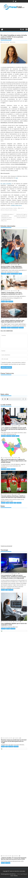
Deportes (3, 502)
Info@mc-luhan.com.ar (16, 205)
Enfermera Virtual (4, 210)
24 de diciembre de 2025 (7, 621)
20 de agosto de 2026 (6, 494)
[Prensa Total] (2, 29)
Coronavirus (3, 327)
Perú (6, 301)
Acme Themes (14, 875)
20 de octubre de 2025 (6, 855)
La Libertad (3, 273)
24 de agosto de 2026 (6, 425)
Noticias (3, 208)
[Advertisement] (14, 20)
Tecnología (11, 589)
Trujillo (20, 273)
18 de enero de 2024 (6, 264)
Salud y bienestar (9, 208)
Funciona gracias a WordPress (8, 874)
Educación (3, 435)
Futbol (7, 502)
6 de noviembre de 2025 (7, 738)
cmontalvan (14, 264)
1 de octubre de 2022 (6, 318)
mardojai (13, 42)
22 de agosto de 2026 (6, 457)
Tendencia (15, 208)
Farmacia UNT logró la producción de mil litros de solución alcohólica (21, 216)
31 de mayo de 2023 (6, 290)
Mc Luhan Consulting (6, 183)
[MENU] (26, 29)
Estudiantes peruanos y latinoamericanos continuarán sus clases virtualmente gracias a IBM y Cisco (7, 217)
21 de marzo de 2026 (6, 573)
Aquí (17, 178)
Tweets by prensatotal (6, 546)
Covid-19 (21, 208)
